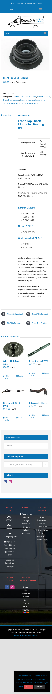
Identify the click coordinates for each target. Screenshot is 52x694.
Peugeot (26, 603)
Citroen (26, 587)
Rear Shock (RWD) (38, 361)
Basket (42, 523)
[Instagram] (10, 481)
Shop (42, 517)
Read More (39, 687)
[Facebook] (5, 481)
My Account (42, 520)
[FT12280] (26, 54)
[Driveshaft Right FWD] (13, 391)
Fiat (25, 590)
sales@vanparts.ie (34, 3)
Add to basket (7, 377)
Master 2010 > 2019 (21, 96)
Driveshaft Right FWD (11, 404)
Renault (23, 100)
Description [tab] (6, 115)
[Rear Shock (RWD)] (39, 349)
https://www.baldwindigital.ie (26, 635)
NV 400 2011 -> (43, 96)
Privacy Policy (42, 530)
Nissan (33, 96)
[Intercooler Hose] (39, 391)
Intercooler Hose (38, 403)
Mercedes (26, 593)
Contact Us (42, 526)
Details (20, 376)
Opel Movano (13, 100)
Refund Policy (42, 539)
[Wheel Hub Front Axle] (13, 349)
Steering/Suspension (36, 100)
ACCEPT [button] (28, 687)
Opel (5, 100)
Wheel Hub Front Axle (12, 362)
